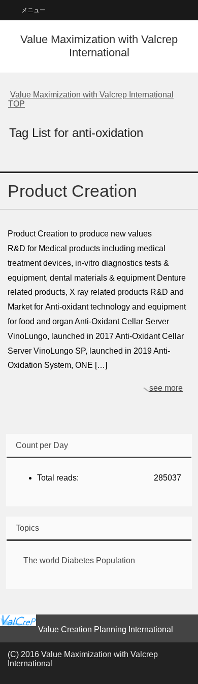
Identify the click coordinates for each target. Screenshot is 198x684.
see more (166, 388)
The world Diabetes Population (79, 560)
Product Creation (72, 190)
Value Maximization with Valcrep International (99, 46)
